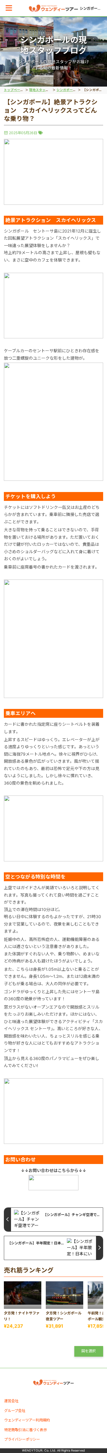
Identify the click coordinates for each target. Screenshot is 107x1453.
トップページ (13, 90)
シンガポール (66, 90)
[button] (8, 8)
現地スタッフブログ (44, 90)
